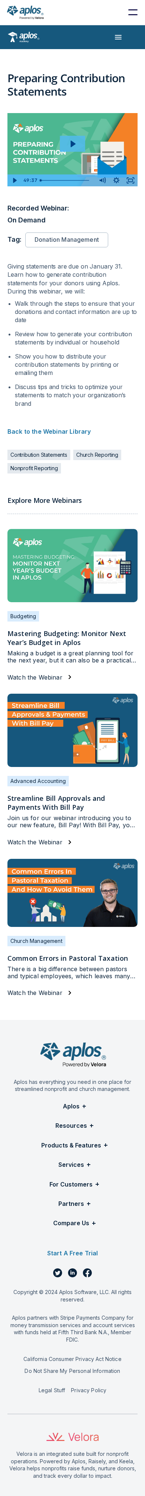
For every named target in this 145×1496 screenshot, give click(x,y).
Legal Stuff (52, 1390)
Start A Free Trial (72, 1253)
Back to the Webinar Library (49, 431)
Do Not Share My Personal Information (72, 1371)
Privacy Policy (88, 1390)
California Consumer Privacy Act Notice (72, 1359)
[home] (25, 12)
